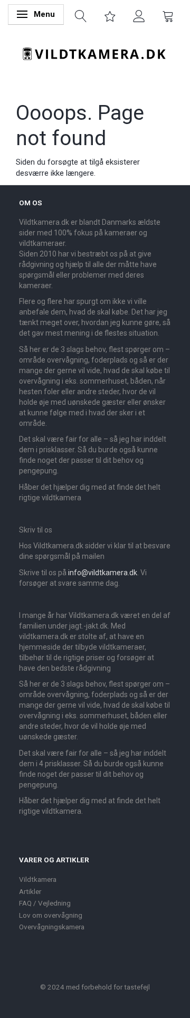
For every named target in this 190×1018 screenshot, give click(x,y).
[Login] (139, 15)
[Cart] (168, 15)
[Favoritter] (110, 15)
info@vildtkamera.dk (102, 572)
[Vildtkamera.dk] (95, 52)
